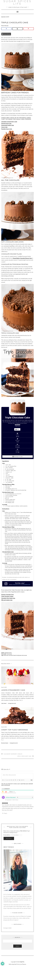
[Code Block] (17, 780)
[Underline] (7, 780)
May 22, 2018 (4, 726)
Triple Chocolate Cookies (7, 596)
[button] (15, 424)
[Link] (19, 780)
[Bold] (3, 780)
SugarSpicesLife (8, 652)
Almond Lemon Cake (6, 123)
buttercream (6, 655)
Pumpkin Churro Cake (6, 129)
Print (18, 429)
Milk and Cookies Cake (6, 600)
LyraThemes (23, 964)
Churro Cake (4, 127)
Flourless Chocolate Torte (7, 594)
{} (21, 780)
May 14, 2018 (4, 687)
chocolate (11, 655)
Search (17, 946)
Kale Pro (22, 961)
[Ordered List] (11, 780)
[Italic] (5, 780)
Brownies (3, 742)
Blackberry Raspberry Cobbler (13, 754)
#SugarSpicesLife (26, 584)
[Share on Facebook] (6, 28)
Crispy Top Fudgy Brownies (14, 730)
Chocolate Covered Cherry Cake (9, 121)
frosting (17, 655)
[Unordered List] (13, 780)
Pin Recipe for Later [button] (18, 456)
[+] (23, 780)
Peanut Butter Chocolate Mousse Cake (22, 258)
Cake (8, 653)
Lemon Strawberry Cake (13, 690)
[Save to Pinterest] (28, 28)
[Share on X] (17, 28)
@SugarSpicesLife (16, 584)
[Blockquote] (15, 780)
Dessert (10, 653)
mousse (25, 655)
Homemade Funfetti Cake (7, 125)
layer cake (22, 655)
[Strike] (9, 780)
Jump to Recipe (6, 34)
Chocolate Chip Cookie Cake (8, 598)
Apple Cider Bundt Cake (24, 756)
